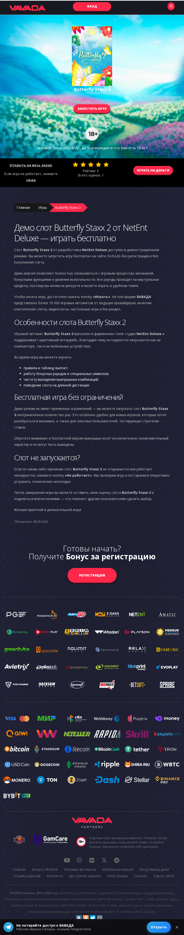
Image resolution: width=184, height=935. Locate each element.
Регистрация (92, 575)
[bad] (75, 164)
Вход (92, 6)
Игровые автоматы (80, 869)
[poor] (83, 164)
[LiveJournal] (106, 918)
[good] (98, 164)
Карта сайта (164, 876)
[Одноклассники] (86, 918)
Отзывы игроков (26, 876)
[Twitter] (93, 918)
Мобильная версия (117, 869)
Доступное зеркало (85, 876)
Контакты (55, 876)
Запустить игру (92, 108)
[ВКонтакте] (79, 918)
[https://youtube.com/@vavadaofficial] (67, 860)
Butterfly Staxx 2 (68, 207)
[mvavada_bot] (117, 860)
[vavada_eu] (104, 860)
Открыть (159, 927)
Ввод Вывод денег (154, 869)
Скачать (140, 876)
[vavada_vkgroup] (92, 860)
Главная (23, 207)
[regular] (90, 164)
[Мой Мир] (100, 918)
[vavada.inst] (79, 860)
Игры (42, 207)
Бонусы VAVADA (45, 869)
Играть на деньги (153, 170)
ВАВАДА (114, 256)
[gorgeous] (106, 164)
